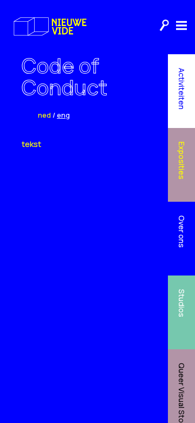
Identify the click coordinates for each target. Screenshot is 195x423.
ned (44, 115)
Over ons (182, 231)
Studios (182, 303)
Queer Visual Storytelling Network (182, 393)
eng (63, 115)
